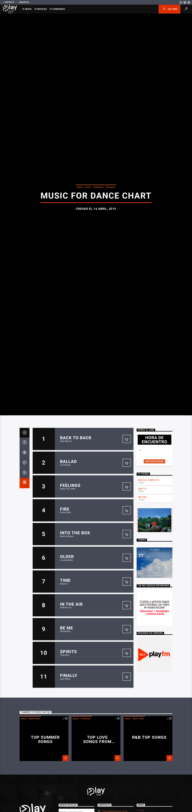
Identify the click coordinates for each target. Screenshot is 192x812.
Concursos (59, 9)
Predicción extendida (154, 617)
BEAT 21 (142, 530)
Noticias (42, 9)
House (88, 206)
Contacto (9, 2)
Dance (80, 206)
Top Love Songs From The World (97, 781)
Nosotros (24, 2)
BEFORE (142, 539)
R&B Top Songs (149, 779)
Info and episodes (154, 503)
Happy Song (34, 760)
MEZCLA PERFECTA (148, 521)
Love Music (98, 206)
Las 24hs (172, 9)
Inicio (28, 9)
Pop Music (110, 206)
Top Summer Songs (45, 781)
